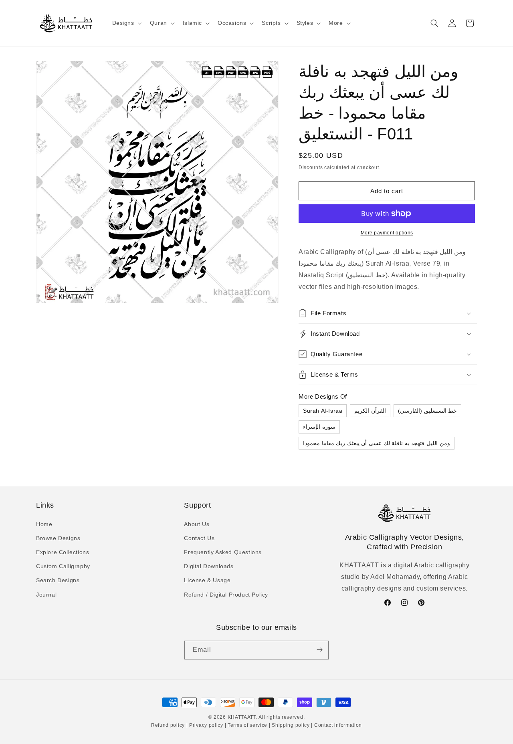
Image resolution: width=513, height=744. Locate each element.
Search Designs (57, 580)
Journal (46, 594)
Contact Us (199, 537)
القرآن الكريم (370, 410)
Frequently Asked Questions (223, 551)
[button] (126, 22)
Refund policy (168, 725)
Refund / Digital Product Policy (226, 594)
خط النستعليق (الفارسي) (427, 410)
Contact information (337, 725)
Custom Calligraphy (63, 566)
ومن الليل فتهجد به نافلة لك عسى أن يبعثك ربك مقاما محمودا (376, 443)
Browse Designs (58, 537)
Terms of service (247, 725)
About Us (196, 523)
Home (44, 523)
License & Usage (207, 580)
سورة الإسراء (319, 426)
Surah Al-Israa (322, 410)
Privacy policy (206, 725)
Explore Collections (62, 551)
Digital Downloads (208, 566)
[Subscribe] (319, 649)
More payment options (387, 233)
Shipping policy (291, 725)
